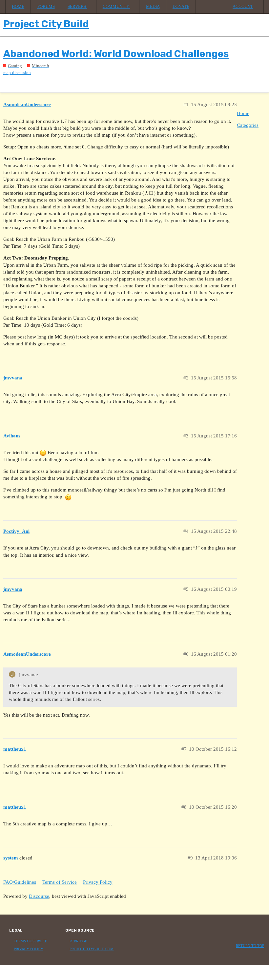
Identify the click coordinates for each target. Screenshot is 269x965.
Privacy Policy (98, 882)
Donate (181, 6)
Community (116, 6)
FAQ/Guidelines (19, 882)
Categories (248, 125)
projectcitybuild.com (92, 949)
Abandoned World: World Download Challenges (116, 54)
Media (153, 6)
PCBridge (78, 941)
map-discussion (17, 72)
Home (18, 6)
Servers (77, 6)
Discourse (39, 896)
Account (243, 6)
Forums (46, 6)
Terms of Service (59, 882)
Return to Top (250, 946)
